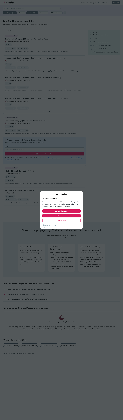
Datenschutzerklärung (49, 225)
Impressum (46, 227)
